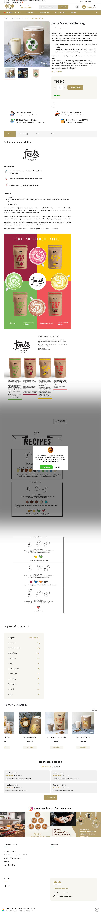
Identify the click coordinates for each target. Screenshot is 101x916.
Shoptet (12, 910)
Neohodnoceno (64, 28)
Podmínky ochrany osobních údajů (15, 855)
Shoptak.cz (20, 910)
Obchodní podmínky (86, 2)
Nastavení (57, 467)
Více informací (54, 461)
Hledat (63, 7)
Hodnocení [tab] (39, 134)
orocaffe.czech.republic (9, 886)
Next (96, 709)
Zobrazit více (50, 797)
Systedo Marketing (28, 910)
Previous (93, 709)
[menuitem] (13, 12)
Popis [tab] (10, 134)
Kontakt (6, 862)
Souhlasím (47, 467)
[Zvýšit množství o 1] (64, 87)
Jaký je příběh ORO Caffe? (12, 858)
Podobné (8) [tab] (24, 134)
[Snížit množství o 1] (55, 87)
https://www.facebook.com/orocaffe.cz (5, 886)
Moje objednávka (9, 865)
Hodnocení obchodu (50, 762)
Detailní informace (56, 72)
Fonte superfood (34, 638)
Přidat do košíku (75, 87)
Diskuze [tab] (53, 134)
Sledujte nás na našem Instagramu (53, 808)
